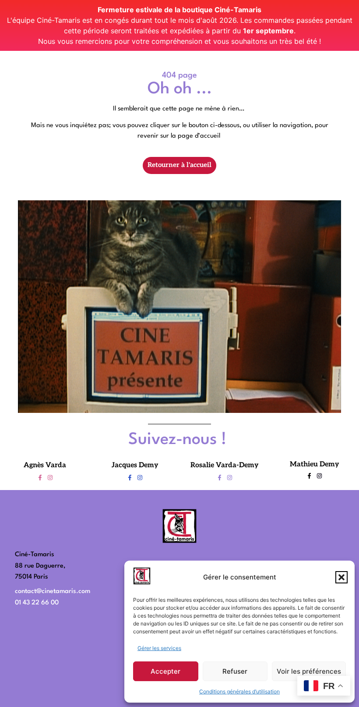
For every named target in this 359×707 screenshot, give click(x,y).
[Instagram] (50, 477)
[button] (341, 577)
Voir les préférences (309, 671)
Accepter (165, 671)
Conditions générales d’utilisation (239, 691)
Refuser (234, 671)
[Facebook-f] (40, 477)
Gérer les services (159, 648)
